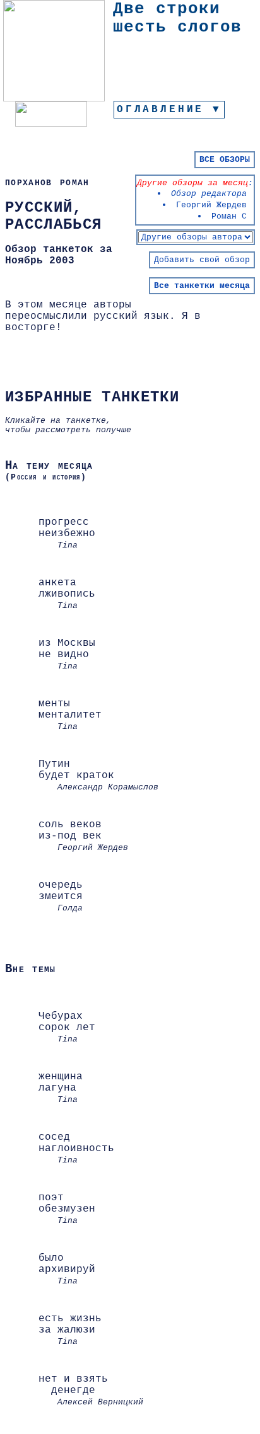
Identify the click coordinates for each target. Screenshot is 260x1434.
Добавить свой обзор (202, 260)
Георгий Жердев (211, 205)
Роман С (229, 216)
